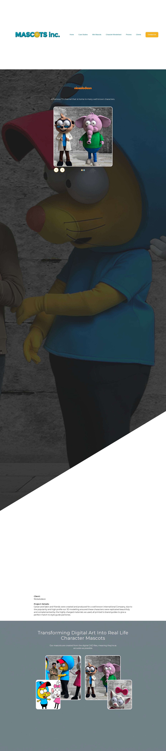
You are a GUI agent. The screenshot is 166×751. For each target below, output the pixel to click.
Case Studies (83, 34)
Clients (138, 34)
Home (72, 34)
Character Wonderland (113, 34)
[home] (37, 35)
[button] (82, 170)
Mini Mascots (96, 34)
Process (129, 34)
